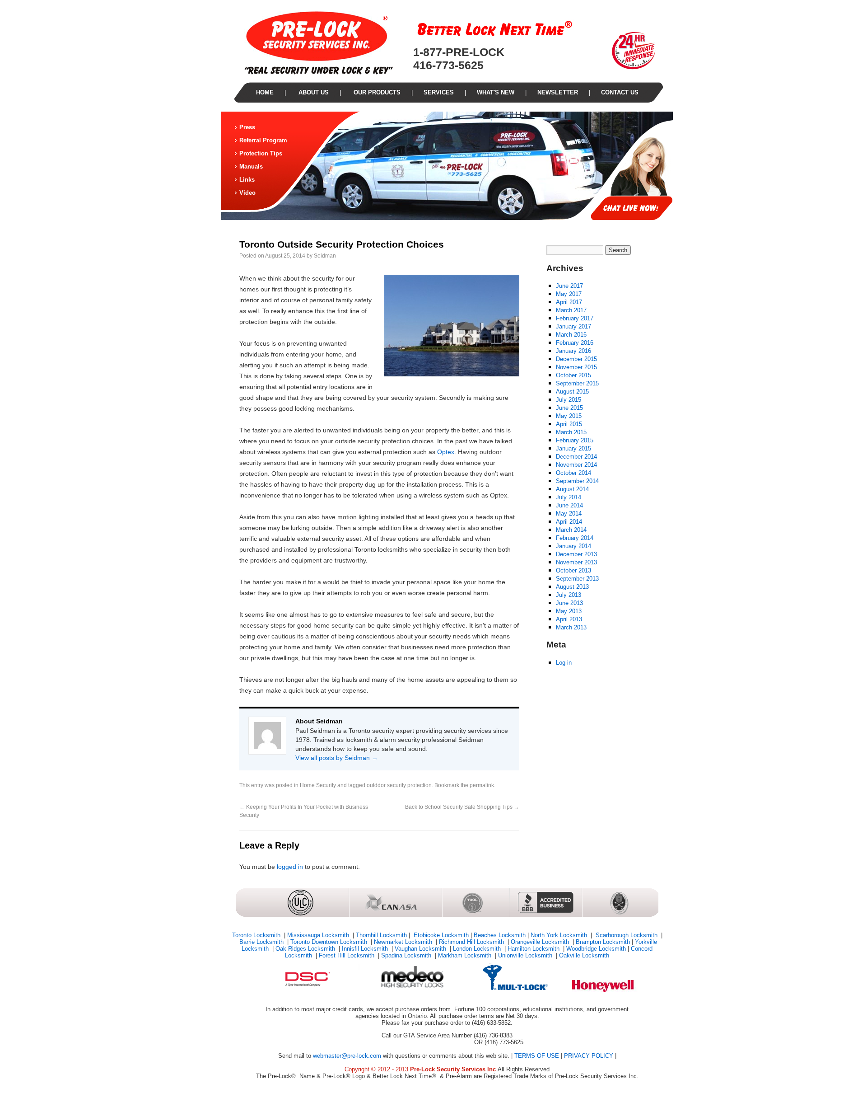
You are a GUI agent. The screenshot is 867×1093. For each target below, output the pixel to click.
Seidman (325, 256)
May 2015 (569, 416)
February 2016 (574, 342)
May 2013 (569, 611)
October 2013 (573, 570)
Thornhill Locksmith (381, 935)
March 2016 (571, 334)
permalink (482, 785)
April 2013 (569, 619)
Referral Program (263, 140)
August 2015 (572, 391)
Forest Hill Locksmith (347, 955)
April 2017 (569, 302)
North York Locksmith (560, 935)
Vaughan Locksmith (421, 948)
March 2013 (571, 627)
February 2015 (574, 440)
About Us (313, 92)
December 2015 (576, 359)
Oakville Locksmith (584, 955)
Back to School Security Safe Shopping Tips (462, 807)
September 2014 (577, 481)
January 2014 (573, 546)
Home (265, 92)
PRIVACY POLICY (588, 1055)
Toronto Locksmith (257, 935)
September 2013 (577, 578)
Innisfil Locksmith (366, 948)
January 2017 (573, 326)
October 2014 (573, 472)
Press (247, 127)
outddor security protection (399, 785)
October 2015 (573, 375)
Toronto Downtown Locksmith (329, 941)
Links (247, 179)
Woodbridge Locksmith (596, 948)
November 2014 (576, 464)
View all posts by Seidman (336, 757)
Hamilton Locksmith (534, 948)
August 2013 (572, 586)
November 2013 (576, 562)
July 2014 (568, 497)
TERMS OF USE (536, 1055)
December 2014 (576, 456)
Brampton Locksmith (603, 941)
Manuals (251, 166)
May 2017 (569, 294)
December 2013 (576, 554)
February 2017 (574, 318)
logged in (290, 866)
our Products (376, 92)
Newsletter (557, 92)
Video (247, 192)
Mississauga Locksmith (319, 935)
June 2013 (569, 603)
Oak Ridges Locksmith (306, 948)
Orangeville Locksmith (541, 941)
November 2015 (576, 367)
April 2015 (569, 424)
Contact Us (620, 92)
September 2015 (577, 383)
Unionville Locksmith (526, 955)
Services (439, 92)
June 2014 (569, 505)
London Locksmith (478, 948)
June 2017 (569, 285)
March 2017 (571, 310)
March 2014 (571, 529)
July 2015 (568, 399)
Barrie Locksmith (262, 941)
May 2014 (569, 513)
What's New (495, 92)
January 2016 (573, 350)
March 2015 (571, 432)
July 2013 (568, 594)
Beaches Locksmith (500, 935)
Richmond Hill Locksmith (472, 941)
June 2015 (569, 407)
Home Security (318, 785)
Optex (445, 451)
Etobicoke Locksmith (440, 935)
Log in (564, 662)
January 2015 (573, 448)
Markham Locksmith (465, 955)
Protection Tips (260, 153)
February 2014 (574, 538)
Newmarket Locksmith (404, 941)
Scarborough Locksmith (626, 935)
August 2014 (572, 489)
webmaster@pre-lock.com (347, 1055)
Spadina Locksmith (407, 955)
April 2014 (569, 521)
